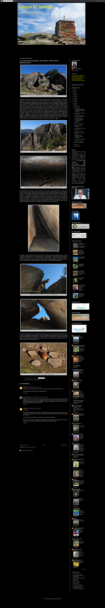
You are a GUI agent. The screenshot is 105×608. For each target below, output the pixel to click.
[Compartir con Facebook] (43, 378)
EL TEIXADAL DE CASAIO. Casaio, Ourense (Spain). (82, 273)
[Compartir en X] (41, 378)
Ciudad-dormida (76, 443)
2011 (74, 103)
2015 (74, 96)
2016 (74, 94)
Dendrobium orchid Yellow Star (81, 562)
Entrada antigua (64, 445)
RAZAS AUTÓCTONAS (78, 182)
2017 (74, 93)
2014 (74, 98)
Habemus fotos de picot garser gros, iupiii (81, 462)
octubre (75, 144)
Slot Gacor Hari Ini (76, 366)
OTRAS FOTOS (76, 178)
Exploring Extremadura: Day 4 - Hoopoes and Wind (81, 553)
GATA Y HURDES (81, 168)
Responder (25, 393)
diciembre (76, 106)
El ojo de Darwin (76, 365)
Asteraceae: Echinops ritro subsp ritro (81, 542)
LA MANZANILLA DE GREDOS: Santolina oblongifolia (78, 136)
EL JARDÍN (80, 156)
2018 (74, 91)
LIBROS (81, 173)
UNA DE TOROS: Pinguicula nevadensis (79, 114)
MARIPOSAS (74, 176)
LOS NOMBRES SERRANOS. (82, 258)
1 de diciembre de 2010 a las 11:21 (34, 387)
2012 (74, 101)
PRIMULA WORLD (76, 582)
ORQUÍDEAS (81, 177)
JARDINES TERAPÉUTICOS (77, 172)
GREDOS (75, 171)
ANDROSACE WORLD (77, 574)
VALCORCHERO (36, 379)
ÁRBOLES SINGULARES (77, 151)
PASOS (74, 479)
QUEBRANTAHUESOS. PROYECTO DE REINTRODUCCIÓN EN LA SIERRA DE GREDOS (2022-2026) (78, 408)
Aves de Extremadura (77, 405)
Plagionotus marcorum (78, 131)
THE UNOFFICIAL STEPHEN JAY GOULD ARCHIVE (78, 587)
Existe (80, 382)
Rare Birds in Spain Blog (78, 454)
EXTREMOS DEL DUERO (78, 414)
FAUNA (80, 160)
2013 (74, 99)
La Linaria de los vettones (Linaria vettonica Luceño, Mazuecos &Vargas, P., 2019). (79, 288)
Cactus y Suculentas (77, 498)
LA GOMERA (76, 122)
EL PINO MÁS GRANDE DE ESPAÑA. (81, 265)
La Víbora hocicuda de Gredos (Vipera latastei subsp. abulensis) (82, 252)
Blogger (59, 598)
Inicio (45, 445)
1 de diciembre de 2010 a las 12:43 (34, 408)
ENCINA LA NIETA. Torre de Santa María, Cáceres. (82, 295)
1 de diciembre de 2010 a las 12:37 (41, 397)
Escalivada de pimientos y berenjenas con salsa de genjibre (82, 359)
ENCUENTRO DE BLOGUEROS (78, 158)
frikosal (74, 518)
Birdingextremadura (77, 470)
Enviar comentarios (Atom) (30, 447)
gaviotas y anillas (76, 335)
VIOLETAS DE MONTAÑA (79, 142)
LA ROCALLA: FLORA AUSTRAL (78, 126)
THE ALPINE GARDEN (77, 584)
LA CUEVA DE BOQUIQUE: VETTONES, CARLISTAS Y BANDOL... (79, 110)
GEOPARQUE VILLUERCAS (79, 169)
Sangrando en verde (77, 355)
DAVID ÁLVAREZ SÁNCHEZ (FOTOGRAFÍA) (78, 576)
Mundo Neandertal (77, 390)
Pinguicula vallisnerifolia (78, 123)
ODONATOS (75, 177)
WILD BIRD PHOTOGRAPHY (78, 588)
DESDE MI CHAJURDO (78, 434)
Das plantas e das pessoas (78, 345)
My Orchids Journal (77, 560)
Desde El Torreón (36, 7)
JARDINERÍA (82, 171)
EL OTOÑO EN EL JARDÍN (79, 139)
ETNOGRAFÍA (74, 159)
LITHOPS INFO (76, 580)
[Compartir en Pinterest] (44, 378)
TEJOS (73, 183)
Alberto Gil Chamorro (27, 397)
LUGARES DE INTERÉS (28, 379)
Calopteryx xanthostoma (78, 140)
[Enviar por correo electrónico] (38, 378)
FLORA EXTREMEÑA (78, 165)
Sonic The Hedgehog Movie (81, 531)
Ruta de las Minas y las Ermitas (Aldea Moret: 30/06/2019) (81, 512)
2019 (74, 89)
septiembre (76, 146)
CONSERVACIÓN (76, 154)
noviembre (76, 108)
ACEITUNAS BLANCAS (81, 279)
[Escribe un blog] (40, 378)
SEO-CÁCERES (76, 583)
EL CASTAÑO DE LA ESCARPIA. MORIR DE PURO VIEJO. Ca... (79, 119)
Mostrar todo (83, 569)
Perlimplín (25, 387)
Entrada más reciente (24, 445)
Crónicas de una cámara (78, 400)
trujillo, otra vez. (82, 415)
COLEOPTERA (74, 153)
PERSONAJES (74, 179)
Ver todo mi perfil (75, 70)
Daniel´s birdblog (76, 489)
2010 (74, 104)
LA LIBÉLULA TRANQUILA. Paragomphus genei (79, 116)
